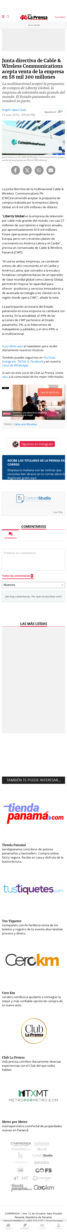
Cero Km (43, 1188)
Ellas (42, 1150)
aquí (5, 377)
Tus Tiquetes (21, 1163)
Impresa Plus (43, 1179)
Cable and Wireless (25, 424)
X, (28, 361)
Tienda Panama (22, 1188)
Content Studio (42, 1156)
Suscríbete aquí (12, 346)
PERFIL (58, 1228)
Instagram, (9, 361)
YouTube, (49, 357)
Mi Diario (22, 1150)
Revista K (21, 1156)
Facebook (36, 361)
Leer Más (58, 512)
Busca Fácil (42, 1163)
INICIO (8, 1228)
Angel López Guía (14, 110)
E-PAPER (42, 1228)
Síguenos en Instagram (37, 444)
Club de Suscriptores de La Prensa (21, 1171)
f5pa (43, 1170)
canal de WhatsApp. (15, 365)
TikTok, (21, 361)
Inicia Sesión (34, 25)
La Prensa (42, 1145)
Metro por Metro (21, 1179)
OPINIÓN (25, 1228)
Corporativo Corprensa (22, 1145)
